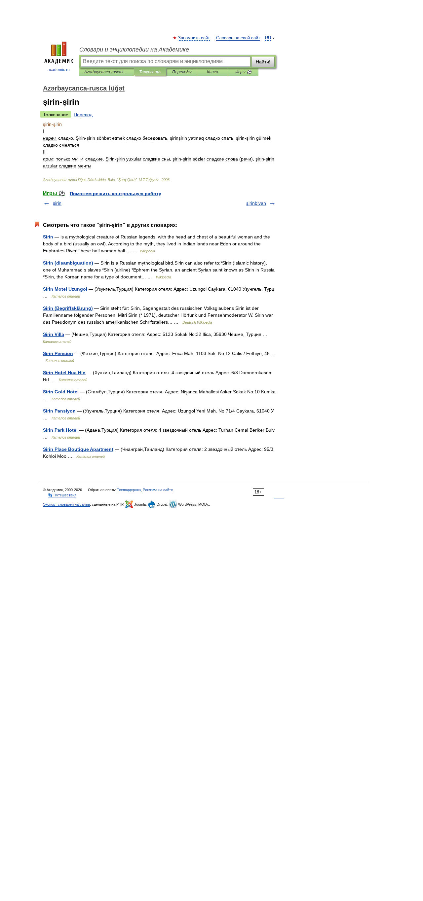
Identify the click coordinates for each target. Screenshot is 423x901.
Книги (212, 72)
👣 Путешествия (62, 495)
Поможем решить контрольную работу (115, 193)
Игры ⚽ (243, 72)
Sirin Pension (58, 353)
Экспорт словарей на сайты (66, 504)
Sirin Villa (53, 334)
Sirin (48, 236)
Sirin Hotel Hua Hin (64, 372)
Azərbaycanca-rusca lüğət (106, 72)
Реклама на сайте (158, 490)
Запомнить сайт (194, 38)
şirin (57, 203)
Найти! (263, 61)
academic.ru (59, 69)
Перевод (83, 114)
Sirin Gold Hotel (61, 391)
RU (268, 38)
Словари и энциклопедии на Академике (134, 49)
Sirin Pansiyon (59, 411)
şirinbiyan (256, 203)
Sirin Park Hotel (60, 430)
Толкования (150, 72)
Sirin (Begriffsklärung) (68, 308)
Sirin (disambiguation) (68, 263)
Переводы (182, 72)
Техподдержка (129, 490)
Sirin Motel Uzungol (65, 289)
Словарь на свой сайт (238, 38)
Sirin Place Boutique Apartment (78, 449)
